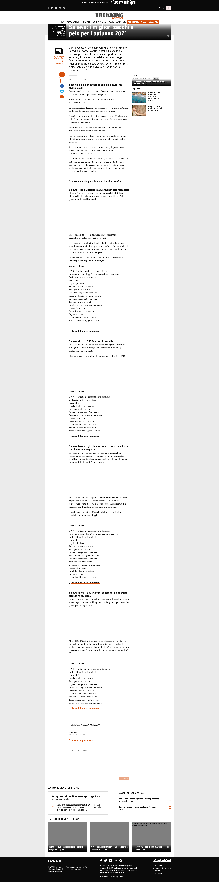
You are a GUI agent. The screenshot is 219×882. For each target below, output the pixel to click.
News (69, 22)
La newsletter (158, 874)
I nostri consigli (98, 22)
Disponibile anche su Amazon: (85, 708)
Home (62, 22)
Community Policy (117, 877)
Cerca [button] (156, 78)
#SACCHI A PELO (80, 724)
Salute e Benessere (117, 22)
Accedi (157, 8)
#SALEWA (95, 724)
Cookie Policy (105, 877)
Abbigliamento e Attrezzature (143, 22)
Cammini (76, 22)
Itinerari (86, 22)
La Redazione (157, 865)
